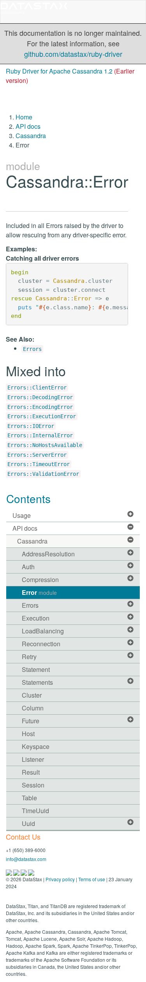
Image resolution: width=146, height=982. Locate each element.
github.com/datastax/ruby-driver (73, 54)
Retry (29, 656)
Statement (36, 669)
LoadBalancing (43, 630)
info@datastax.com (26, 859)
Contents (28, 498)
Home (24, 116)
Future (30, 720)
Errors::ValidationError (43, 474)
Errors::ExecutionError (41, 416)
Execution (35, 618)
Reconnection (41, 643)
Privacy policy (60, 879)
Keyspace (35, 746)
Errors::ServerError (37, 455)
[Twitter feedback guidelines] (24, 871)
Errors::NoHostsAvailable (44, 445)
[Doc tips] (17, 871)
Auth (28, 566)
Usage (21, 515)
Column (33, 707)
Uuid (28, 823)
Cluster (32, 695)
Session (33, 784)
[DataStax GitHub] (31, 871)
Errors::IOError (30, 426)
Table (29, 797)
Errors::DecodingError (40, 397)
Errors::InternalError (40, 435)
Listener (33, 759)
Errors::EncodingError (40, 407)
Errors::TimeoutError (38, 464)
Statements (37, 682)
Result (31, 772)
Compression (40, 579)
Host (28, 733)
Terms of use (91, 879)
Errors (32, 349)
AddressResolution (48, 553)
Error (39, 592)
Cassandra (31, 135)
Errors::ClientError (37, 387)
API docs (28, 126)
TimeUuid (35, 810)
